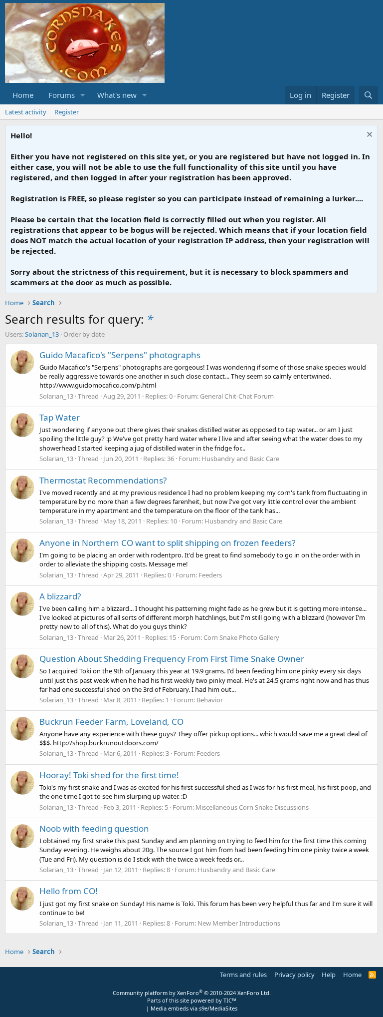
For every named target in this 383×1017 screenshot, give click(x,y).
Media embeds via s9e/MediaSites (194, 1008)
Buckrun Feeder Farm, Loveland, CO (111, 721)
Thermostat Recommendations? (103, 480)
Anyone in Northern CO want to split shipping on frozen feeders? (167, 542)
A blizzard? (60, 596)
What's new (117, 95)
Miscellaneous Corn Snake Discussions (252, 807)
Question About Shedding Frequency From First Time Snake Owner (171, 658)
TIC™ (229, 1000)
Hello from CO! (68, 891)
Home (22, 95)
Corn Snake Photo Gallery (241, 637)
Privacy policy (294, 974)
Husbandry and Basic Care (240, 458)
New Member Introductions (238, 923)
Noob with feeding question (94, 828)
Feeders (210, 574)
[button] (83, 95)
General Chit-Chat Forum (237, 396)
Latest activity (25, 111)
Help (329, 974)
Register (66, 111)
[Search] (368, 95)
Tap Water (59, 417)
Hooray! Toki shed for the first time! (109, 775)
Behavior (209, 699)
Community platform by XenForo (192, 993)
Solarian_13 (42, 334)
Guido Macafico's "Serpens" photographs (119, 355)
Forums (61, 95)
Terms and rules (243, 974)
